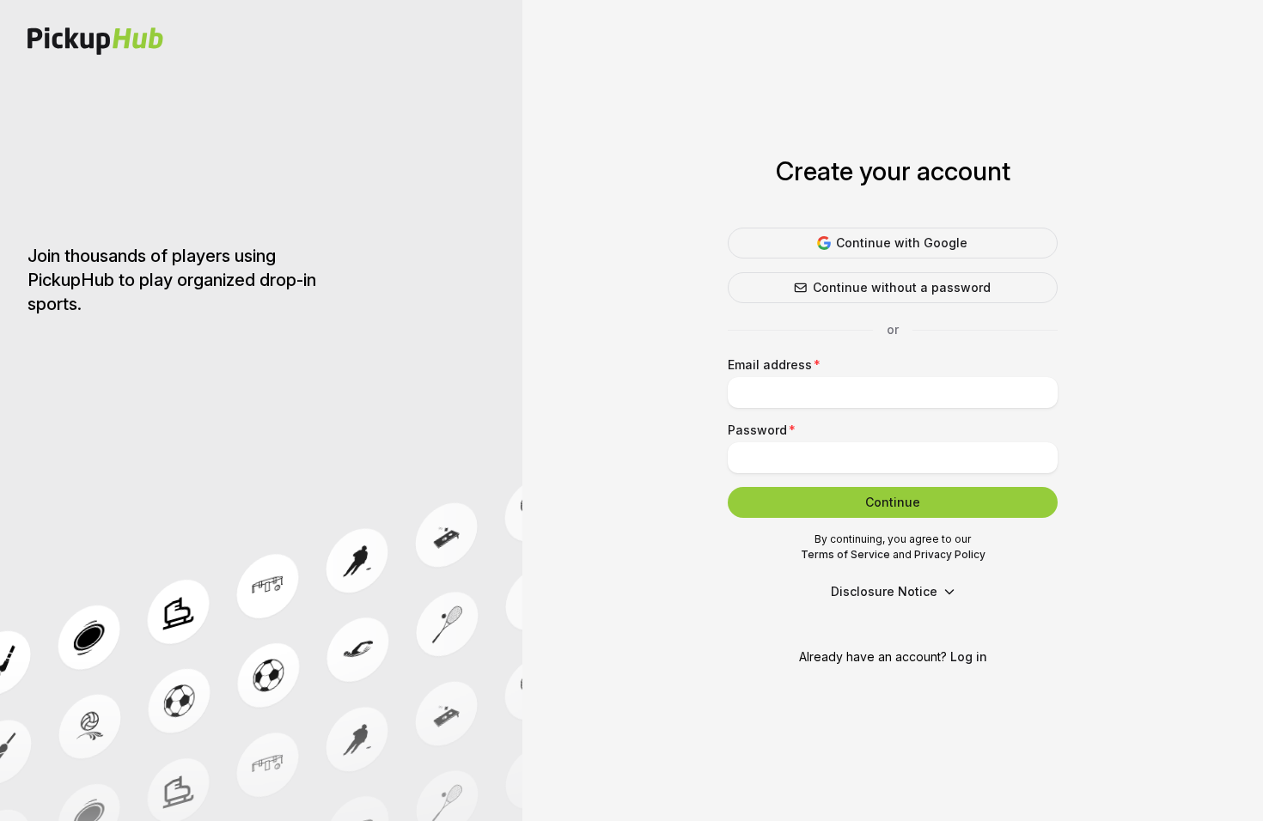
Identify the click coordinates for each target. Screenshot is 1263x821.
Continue (892, 502)
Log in (968, 656)
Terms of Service (845, 554)
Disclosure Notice (884, 591)
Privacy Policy (949, 554)
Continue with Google (901, 242)
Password (757, 430)
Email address (770, 364)
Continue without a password (902, 287)
